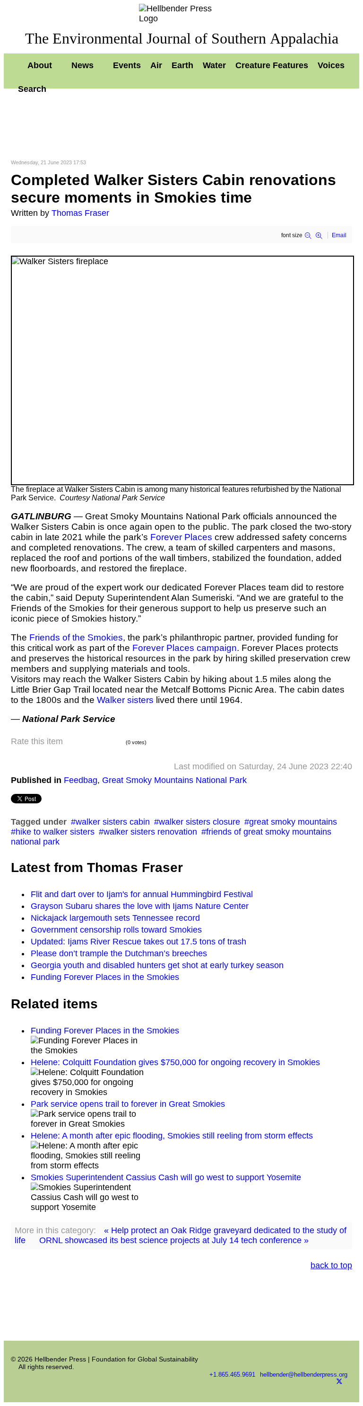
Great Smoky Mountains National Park (174, 780)
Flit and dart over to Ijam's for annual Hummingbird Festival (142, 894)
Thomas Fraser (80, 213)
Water (214, 65)
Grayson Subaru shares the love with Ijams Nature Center (140, 906)
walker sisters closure (199, 822)
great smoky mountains (293, 822)
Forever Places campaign (184, 648)
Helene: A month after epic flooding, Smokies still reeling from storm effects (172, 1135)
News (82, 65)
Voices (331, 65)
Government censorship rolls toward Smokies (116, 929)
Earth (182, 65)
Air (156, 65)
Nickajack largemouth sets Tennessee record (115, 918)
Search (32, 89)
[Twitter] (339, 1383)
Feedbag (80, 780)
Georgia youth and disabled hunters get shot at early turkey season (157, 965)
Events (127, 65)
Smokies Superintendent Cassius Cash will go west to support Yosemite (166, 1177)
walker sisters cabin (113, 822)
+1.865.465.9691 (232, 1374)
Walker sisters (125, 700)
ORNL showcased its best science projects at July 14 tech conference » (174, 1240)
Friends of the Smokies (76, 637)
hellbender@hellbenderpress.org (303, 1374)
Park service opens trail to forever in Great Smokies (128, 1104)
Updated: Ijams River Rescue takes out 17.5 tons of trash (138, 941)
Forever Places (182, 537)
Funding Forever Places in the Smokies (105, 977)
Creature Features (271, 65)
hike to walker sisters (55, 831)
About (39, 65)
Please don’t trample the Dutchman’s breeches (119, 953)
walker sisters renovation (150, 831)
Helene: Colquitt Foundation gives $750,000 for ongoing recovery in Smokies (175, 1062)
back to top (331, 1265)
